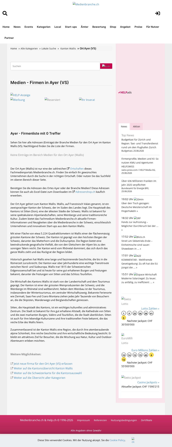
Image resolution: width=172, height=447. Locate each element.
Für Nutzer (152, 26)
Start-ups (71, 26)
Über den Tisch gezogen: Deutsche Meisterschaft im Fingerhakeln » (136, 207)
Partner (9, 37)
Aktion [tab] (136, 126)
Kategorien (43, 26)
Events (29, 26)
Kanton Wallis (68, 48)
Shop (113, 26)
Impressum (83, 420)
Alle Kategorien (29, 48)
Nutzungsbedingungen (124, 420)
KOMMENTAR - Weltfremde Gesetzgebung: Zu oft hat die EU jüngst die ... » (139, 263)
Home (6, 26)
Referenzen (100, 420)
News (17, 26)
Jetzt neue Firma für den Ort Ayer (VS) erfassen (43, 363)
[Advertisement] (143, 67)
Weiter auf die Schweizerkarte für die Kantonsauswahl (48, 373)
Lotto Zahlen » (150, 308)
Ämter (84, 26)
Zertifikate (146, 420)
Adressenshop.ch (85, 191)
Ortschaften (77, 168)
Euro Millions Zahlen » (145, 350)
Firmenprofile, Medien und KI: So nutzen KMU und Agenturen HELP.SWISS (139, 162)
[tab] (124, 126)
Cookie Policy (117, 440)
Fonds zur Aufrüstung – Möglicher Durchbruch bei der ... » (139, 225)
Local (57, 26)
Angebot (125, 26)
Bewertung (99, 26)
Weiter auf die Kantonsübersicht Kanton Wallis (43, 368)
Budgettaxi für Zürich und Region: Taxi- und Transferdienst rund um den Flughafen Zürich (139, 143)
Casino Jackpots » (148, 382)
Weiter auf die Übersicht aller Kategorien (39, 378)
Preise (138, 26)
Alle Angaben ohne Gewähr (86, 430)
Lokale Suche (48, 48)
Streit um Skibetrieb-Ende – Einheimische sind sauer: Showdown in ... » (136, 244)
